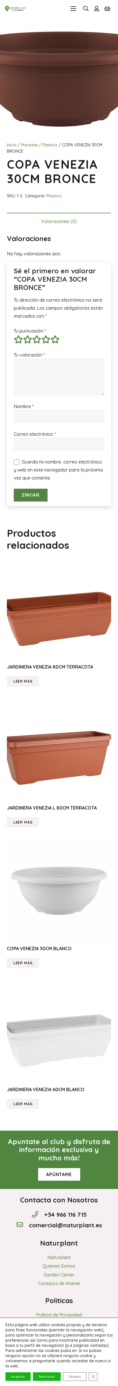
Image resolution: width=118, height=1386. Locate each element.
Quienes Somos (59, 1266)
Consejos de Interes (59, 1283)
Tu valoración (29, 355)
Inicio (12, 145)
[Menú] (73, 8)
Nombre (24, 406)
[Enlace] (16, 8)
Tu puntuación (30, 331)
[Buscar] (86, 8)
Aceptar (18, 1376)
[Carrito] (107, 8)
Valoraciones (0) (59, 221)
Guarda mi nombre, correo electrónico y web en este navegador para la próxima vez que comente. (58, 470)
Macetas (29, 145)
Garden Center (59, 1275)
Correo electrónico (35, 434)
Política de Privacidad (59, 1315)
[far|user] (96, 8)
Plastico (50, 145)
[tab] (59, 221)
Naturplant (59, 1257)
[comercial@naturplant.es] (22, 1225)
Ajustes (75, 1376)
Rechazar (47, 1376)
